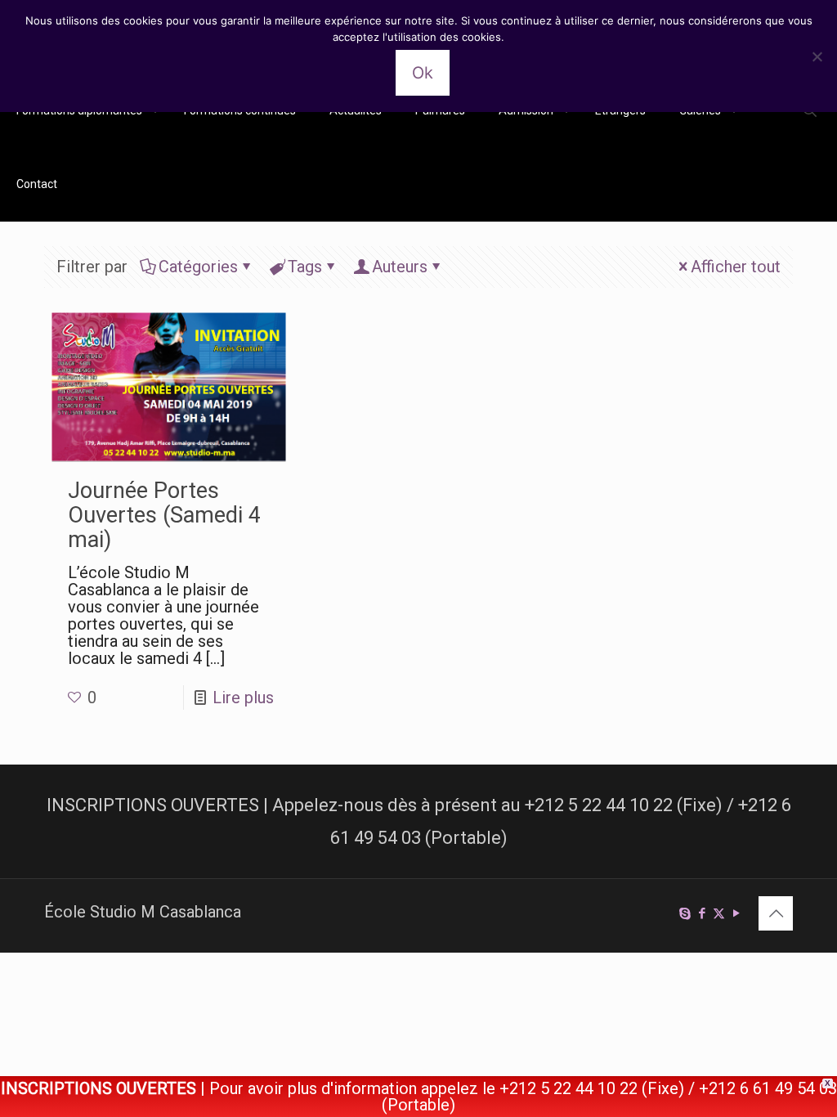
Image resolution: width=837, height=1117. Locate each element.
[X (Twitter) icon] (719, 913)
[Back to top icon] (776, 913)
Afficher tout (736, 266)
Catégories (198, 266)
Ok (422, 73)
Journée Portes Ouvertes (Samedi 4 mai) (164, 515)
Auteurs (399, 266)
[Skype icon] (684, 913)
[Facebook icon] (702, 913)
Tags (305, 266)
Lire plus (243, 697)
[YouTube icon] (736, 913)
